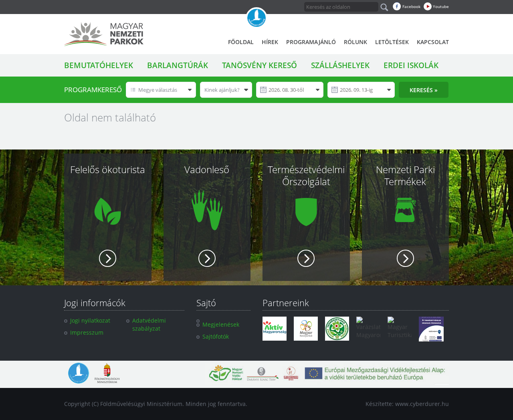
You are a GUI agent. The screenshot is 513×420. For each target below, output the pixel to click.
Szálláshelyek (340, 65)
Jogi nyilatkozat (90, 320)
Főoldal (241, 42)
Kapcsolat (433, 42)
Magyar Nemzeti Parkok (103, 34)
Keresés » (424, 90)
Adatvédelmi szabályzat (149, 324)
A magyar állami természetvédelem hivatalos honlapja (256, 18)
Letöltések (392, 42)
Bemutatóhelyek (98, 65)
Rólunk (355, 42)
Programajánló (311, 42)
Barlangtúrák (177, 65)
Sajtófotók (215, 336)
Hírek (270, 42)
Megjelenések (220, 324)
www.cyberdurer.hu (422, 404)
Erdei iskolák (411, 65)
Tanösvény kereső (259, 65)
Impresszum (86, 332)
